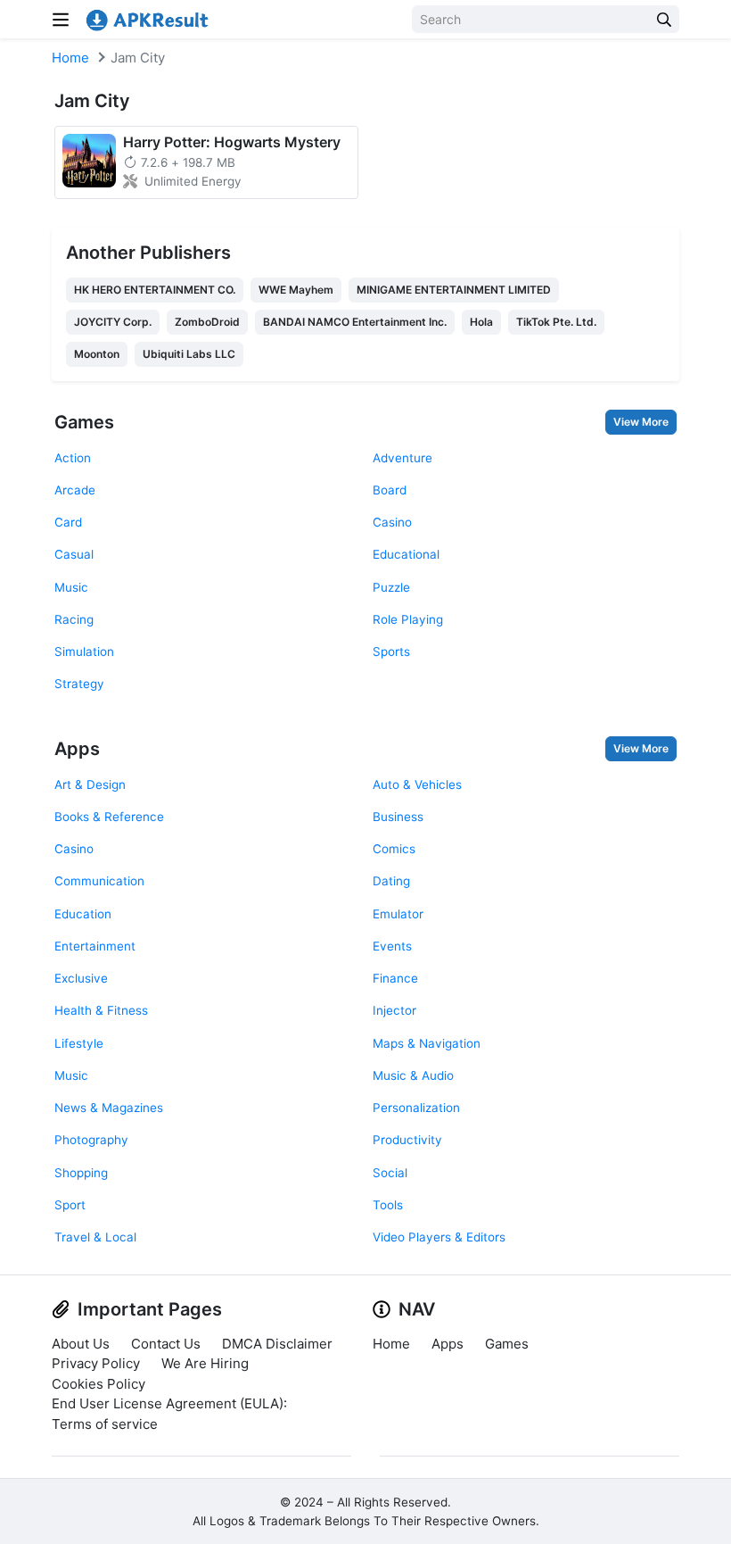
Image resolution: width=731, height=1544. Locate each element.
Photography (91, 1140)
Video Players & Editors (439, 1237)
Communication (99, 881)
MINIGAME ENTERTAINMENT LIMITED (454, 289)
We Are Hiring (205, 1363)
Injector (394, 1010)
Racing (74, 619)
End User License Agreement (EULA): (169, 1403)
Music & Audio (413, 1075)
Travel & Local (95, 1237)
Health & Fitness (101, 1010)
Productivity (407, 1140)
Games (84, 422)
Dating (391, 881)
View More (641, 421)
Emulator (398, 914)
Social (390, 1173)
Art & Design (90, 784)
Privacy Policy (96, 1363)
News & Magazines (108, 1107)
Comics (394, 849)
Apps (77, 749)
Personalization (416, 1107)
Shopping (81, 1173)
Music (71, 587)
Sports (391, 651)
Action (72, 458)
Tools (388, 1205)
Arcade (74, 490)
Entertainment (95, 946)
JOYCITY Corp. (113, 321)
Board (390, 490)
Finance (395, 978)
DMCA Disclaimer (277, 1343)
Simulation (84, 651)
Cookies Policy (98, 1383)
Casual (74, 554)
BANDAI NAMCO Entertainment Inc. (355, 321)
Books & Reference (109, 816)
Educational (406, 554)
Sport (70, 1205)
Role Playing (408, 619)
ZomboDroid (207, 321)
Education (82, 914)
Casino (392, 522)
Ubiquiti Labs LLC (189, 354)
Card (68, 522)
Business (398, 816)
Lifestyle (78, 1043)
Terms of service (105, 1423)
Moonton (96, 354)
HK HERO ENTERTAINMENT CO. (154, 289)
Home (70, 57)
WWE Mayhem (296, 289)
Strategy (79, 684)
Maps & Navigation (426, 1043)
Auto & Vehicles (417, 784)
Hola (481, 321)
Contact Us (166, 1343)
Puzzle (391, 587)
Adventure (402, 458)
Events (392, 946)
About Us (81, 1343)
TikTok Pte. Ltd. (556, 321)
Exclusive (81, 978)
